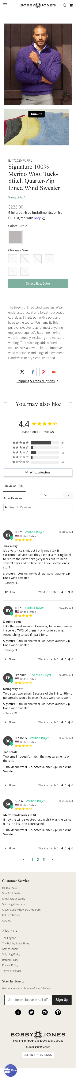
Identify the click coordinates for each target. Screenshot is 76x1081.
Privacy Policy (10, 965)
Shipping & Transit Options (35, 381)
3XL (25, 271)
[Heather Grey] (15, 237)
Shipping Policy (11, 954)
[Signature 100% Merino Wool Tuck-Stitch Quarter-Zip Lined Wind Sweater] (38, 64)
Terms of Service (12, 971)
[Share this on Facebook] (33, 372)
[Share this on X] (22, 372)
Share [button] (12, 592)
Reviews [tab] (10, 486)
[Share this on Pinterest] (43, 372)
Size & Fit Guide (11, 893)
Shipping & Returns (13, 904)
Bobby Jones (42, 1046)
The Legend (9, 938)
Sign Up (62, 1000)
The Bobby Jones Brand (16, 943)
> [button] (52, 859)
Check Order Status (13, 899)
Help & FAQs (9, 888)
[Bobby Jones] (38, 5)
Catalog (6, 921)
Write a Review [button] (40, 472)
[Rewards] (10, 1070)
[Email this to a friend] (54, 372)
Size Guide (15, 197)
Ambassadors (10, 949)
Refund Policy (10, 960)
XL (49, 259)
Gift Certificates (11, 915)
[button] (63, 592)
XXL (13, 271)
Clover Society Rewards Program (21, 910)
